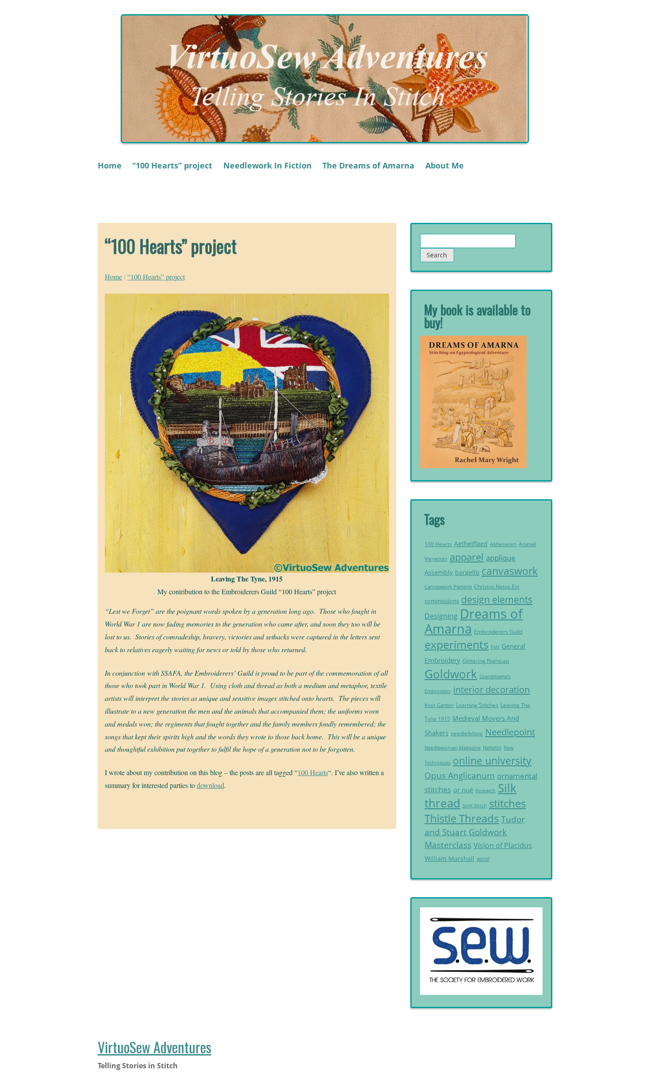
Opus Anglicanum (459, 775)
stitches (507, 803)
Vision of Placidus (503, 845)
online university (492, 760)
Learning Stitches (477, 705)
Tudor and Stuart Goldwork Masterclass (474, 832)
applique (501, 558)
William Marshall (449, 858)
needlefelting (467, 733)
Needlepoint (510, 732)
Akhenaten (503, 544)
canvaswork (510, 571)
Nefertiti (492, 747)
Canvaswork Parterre (448, 586)
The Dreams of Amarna (368, 165)
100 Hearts (313, 772)
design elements (496, 599)
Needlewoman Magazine (452, 747)
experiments (456, 644)
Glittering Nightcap (486, 661)
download (210, 785)
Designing (441, 616)
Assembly (438, 572)
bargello (467, 573)
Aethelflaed (471, 543)
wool (483, 859)
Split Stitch (475, 805)
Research (485, 790)
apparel (467, 557)
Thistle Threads (461, 818)
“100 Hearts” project (172, 165)
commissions (441, 601)
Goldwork (450, 674)
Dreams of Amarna (473, 621)
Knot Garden (439, 705)
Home (110, 165)
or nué (463, 789)
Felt (495, 647)
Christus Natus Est (496, 586)
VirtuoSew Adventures (154, 1046)
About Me (444, 165)
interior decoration (491, 689)
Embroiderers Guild (498, 631)
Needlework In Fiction (267, 165)
